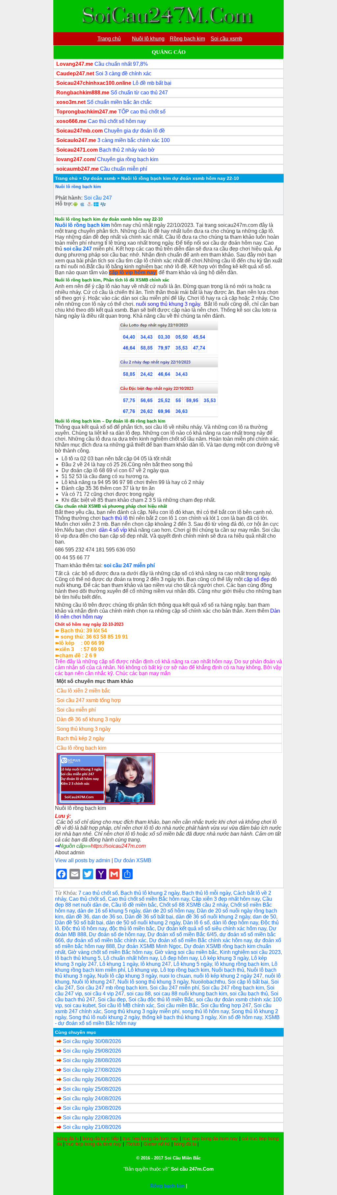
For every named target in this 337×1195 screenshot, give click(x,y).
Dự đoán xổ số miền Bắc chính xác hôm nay (200, 940)
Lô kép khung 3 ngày (224, 958)
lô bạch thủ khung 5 (78, 958)
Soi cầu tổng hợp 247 (226, 1005)
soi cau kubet (80, 1005)
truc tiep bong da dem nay (93, 1144)
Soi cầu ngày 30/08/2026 (92, 1041)
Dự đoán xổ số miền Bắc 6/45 (182, 934)
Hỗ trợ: (64, 204)
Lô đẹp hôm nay (178, 958)
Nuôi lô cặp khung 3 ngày (127, 976)
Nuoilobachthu (208, 982)
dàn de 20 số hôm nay (168, 911)
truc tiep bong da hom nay (150, 1138)
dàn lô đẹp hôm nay (235, 922)
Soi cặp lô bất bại (248, 982)
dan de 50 (264, 916)
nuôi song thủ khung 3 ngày (168, 304)
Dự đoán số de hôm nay (117, 934)
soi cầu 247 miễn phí (129, 565)
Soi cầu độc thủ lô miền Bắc (161, 999)
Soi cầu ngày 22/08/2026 (92, 1117)
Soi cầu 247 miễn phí (174, 987)
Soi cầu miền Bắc (177, 1005)
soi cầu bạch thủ (249, 993)
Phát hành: (69, 198)
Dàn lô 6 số (196, 922)
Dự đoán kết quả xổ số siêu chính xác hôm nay (211, 928)
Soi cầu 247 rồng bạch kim (233, 987)
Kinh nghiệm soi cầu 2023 (250, 952)
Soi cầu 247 (98, 198)
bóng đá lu (68, 1138)
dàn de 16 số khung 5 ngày (108, 911)
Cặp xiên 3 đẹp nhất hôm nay (226, 899)
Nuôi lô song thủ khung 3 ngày (152, 982)
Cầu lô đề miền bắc (134, 905)
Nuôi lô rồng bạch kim (78, 186)
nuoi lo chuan (175, 976)
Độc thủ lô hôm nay (84, 928)
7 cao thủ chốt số (98, 893)
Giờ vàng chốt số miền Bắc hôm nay (110, 952)
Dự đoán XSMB (132, 860)
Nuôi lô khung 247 (93, 982)
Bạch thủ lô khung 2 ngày (149, 893)
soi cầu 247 (78, 249)
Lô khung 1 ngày (118, 964)
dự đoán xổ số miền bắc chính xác (106, 940)
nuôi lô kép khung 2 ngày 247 (228, 976)
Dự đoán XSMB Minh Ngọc (149, 946)
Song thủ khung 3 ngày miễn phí (141, 1011)
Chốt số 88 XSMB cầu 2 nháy (193, 905)
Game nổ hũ (156, 1144)
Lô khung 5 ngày (192, 964)
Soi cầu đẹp (112, 999)
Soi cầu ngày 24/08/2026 (92, 1098)
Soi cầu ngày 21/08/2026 (92, 1127)
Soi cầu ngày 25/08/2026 (92, 1089)
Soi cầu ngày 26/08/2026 (92, 1079)
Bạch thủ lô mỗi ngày (206, 893)
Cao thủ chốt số (87, 899)
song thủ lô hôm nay (205, 1011)
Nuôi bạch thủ (228, 970)
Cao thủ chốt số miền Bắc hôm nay (148, 899)
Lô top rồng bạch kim (184, 970)
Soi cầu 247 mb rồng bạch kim (111, 987)
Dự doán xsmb (99, 178)
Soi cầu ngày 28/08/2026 (92, 1060)
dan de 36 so (107, 916)
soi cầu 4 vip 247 (104, 993)
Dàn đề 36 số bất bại (149, 916)
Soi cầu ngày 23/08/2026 (92, 1108)
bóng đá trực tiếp (101, 1138)
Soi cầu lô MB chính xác (126, 1005)
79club (132, 1144)
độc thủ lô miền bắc (132, 928)
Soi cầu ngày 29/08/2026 (92, 1051)
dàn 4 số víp (113, 530)
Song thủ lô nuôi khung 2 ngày (104, 1017)
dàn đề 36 (77, 916)
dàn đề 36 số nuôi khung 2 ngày (213, 916)
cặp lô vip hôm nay (132, 272)
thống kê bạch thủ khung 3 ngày (179, 1017)
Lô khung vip (143, 970)
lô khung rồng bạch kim (242, 964)
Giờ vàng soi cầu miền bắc (186, 952)
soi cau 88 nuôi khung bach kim (190, 993)
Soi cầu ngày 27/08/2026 (92, 1070)
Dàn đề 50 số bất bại (79, 922)
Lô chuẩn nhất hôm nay (130, 958)
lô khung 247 (156, 964)
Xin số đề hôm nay (240, 1017)
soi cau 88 (139, 993)
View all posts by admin (82, 860)
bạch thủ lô (115, 518)
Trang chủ (66, 178)
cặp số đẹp (257, 579)
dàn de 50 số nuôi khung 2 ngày (143, 922)
